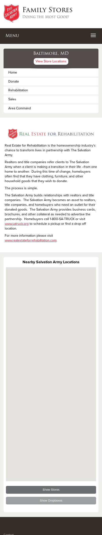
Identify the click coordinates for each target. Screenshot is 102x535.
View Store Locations (51, 61)
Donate (13, 81)
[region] (51, 374)
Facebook (6, 528)
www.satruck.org (17, 224)
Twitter (11, 528)
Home (12, 72)
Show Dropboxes (51, 501)
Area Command (19, 108)
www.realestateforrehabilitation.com (30, 240)
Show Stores (51, 490)
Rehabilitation (18, 90)
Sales (12, 99)
